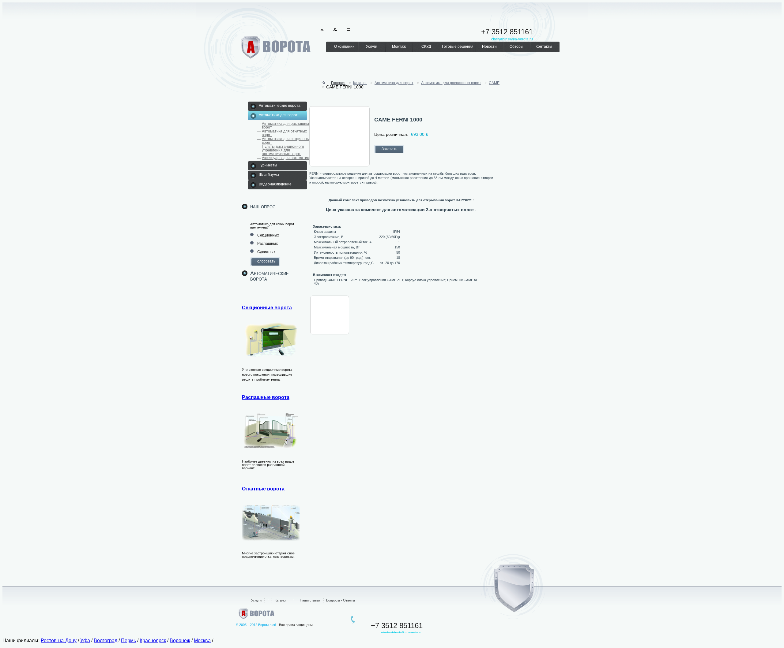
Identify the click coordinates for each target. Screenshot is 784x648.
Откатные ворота (263, 488)
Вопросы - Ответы (340, 600)
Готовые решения (457, 46)
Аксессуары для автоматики (286, 158)
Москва (202, 640)
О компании (344, 46)
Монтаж (399, 46)
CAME (494, 83)
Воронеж (180, 640)
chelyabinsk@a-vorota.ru (402, 633)
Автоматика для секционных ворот (286, 141)
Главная (338, 83)
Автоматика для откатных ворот (284, 133)
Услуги (371, 46)
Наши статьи (310, 600)
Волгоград (105, 640)
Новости (489, 46)
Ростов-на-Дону (59, 640)
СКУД (426, 46)
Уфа (85, 640)
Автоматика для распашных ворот (286, 125)
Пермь (128, 640)
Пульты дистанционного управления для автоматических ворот (283, 150)
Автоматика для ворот (394, 83)
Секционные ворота (267, 307)
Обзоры (516, 46)
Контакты (544, 46)
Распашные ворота (265, 397)
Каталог (360, 83)
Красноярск (153, 640)
